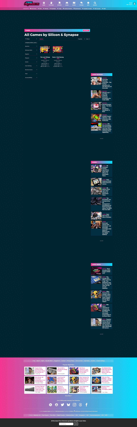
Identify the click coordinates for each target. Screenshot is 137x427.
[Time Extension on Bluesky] (68, 405)
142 (100, 204)
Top (34, 361)
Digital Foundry (61, 415)
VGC (87, 415)
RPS (106, 415)
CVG (102, 415)
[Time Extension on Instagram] (74, 405)
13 (100, 120)
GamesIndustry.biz (95, 415)
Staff (42, 361)
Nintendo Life (37, 415)
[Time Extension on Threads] (80, 405)
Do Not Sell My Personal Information (89, 411)
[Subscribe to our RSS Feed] (50, 405)
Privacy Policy (70, 361)
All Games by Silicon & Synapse (51, 35)
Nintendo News (70, 415)
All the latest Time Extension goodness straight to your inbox (68, 421)
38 (100, 218)
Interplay (43, 60)
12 (100, 184)
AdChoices (77, 411)
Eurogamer (82, 415)
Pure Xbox (53, 415)
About (38, 361)
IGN (77, 415)
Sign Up (130, 4)
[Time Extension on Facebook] (86, 405)
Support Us (57, 361)
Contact (63, 361)
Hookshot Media (46, 411)
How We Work (49, 361)
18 (100, 108)
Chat (99, 273)
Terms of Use (79, 361)
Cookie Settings (101, 361)
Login (127, 4)
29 (100, 325)
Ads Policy (87, 361)
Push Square (45, 415)
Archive (93, 361)
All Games (86, 30)
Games (27, 30)
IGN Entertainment (60, 411)
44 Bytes (71, 411)
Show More (68, 396)
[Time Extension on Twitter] (62, 405)
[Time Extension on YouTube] (56, 405)
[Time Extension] (31, 3)
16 (100, 171)
